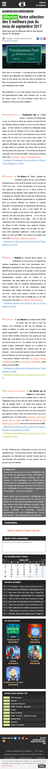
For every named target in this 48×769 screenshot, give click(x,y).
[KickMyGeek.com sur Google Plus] (23, 738)
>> (44, 560)
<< (4, 560)
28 (24, 565)
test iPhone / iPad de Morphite (31, 300)
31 (11, 576)
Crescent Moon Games (26, 11)
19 (24, 572)
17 (11, 572)
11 (18, 569)
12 (24, 569)
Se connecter (41, 5)
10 (11, 569)
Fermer (41, 766)
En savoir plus (7, 766)
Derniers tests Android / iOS (15, 693)
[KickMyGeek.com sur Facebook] (19, 738)
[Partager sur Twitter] (41, 38)
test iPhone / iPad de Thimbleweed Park (26, 157)
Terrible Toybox (7, 11)
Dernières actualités (12, 582)
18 (18, 572)
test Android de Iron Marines (30, 362)
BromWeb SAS (42, 742)
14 (36, 569)
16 (5, 572)
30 (5, 576)
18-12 (25, 586)
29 (30, 565)
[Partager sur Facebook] (38, 38)
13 (30, 569)
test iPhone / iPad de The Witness (23, 238)
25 (5, 565)
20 (30, 572)
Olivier (10, 38)
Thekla (15, 11)
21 (36, 572)
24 (11, 574)
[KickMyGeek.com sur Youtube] (26, 738)
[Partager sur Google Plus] (44, 38)
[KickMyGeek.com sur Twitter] (15, 738)
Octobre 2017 (24, 560)
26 (11, 565)
